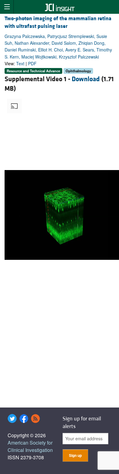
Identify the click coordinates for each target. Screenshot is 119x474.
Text (20, 63)
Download (86, 79)
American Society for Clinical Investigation (30, 446)
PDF (32, 63)
